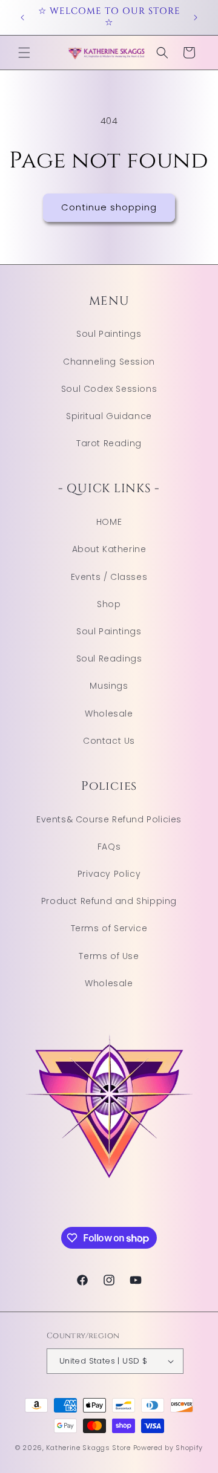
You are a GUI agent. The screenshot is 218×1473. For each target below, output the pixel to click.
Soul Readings (109, 658)
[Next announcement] (195, 17)
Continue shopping (109, 207)
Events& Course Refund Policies (109, 819)
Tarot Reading (109, 443)
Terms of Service (109, 928)
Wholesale (109, 713)
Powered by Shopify (168, 1447)
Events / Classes (109, 577)
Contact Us (109, 741)
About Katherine (109, 549)
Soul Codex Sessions (109, 389)
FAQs (109, 847)
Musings (109, 686)
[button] (24, 52)
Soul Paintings (108, 334)
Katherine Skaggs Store (88, 1447)
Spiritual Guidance (109, 416)
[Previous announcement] (22, 17)
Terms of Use (109, 956)
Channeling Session (109, 362)
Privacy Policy (109, 874)
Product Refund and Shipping (109, 901)
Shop (109, 604)
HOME (109, 522)
